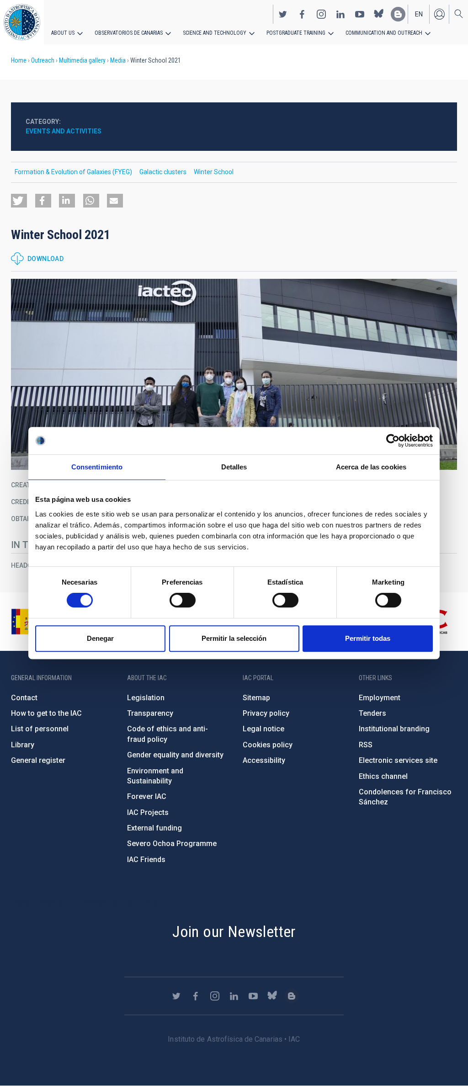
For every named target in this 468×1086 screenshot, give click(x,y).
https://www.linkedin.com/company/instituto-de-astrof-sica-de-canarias (340, 14)
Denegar (100, 638)
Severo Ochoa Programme (172, 843)
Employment (379, 697)
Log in (439, 14)
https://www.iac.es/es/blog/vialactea (398, 14)
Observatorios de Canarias (129, 33)
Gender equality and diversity (175, 755)
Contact (24, 697)
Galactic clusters (162, 172)
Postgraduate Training (295, 33)
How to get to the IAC (46, 713)
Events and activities (63, 131)
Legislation (146, 697)
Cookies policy (267, 744)
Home (19, 60)
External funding (154, 828)
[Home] (22, 22)
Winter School (214, 172)
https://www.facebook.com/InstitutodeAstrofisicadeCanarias (302, 14)
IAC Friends (146, 859)
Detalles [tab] (234, 467)
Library (22, 744)
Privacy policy (266, 713)
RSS (365, 744)
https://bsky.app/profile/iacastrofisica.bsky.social (378, 14)
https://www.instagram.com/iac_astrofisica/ (321, 14)
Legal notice (263, 728)
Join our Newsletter (234, 931)
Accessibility (264, 760)
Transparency (150, 713)
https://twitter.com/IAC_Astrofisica (282, 14)
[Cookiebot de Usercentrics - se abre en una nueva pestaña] (393, 440)
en (419, 14)
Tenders (372, 713)
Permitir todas (367, 638)
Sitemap (256, 697)
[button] (19, 201)
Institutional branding (394, 728)
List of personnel (40, 728)
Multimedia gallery (82, 60)
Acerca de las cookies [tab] (371, 467)
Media (118, 60)
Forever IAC (146, 796)
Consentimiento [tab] (96, 467)
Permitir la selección (234, 638)
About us (62, 33)
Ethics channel (383, 776)
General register (38, 760)
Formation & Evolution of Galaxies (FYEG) (73, 172)
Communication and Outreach (384, 33)
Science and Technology (214, 33)
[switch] (183, 600)
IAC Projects (148, 812)
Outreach (42, 60)
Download (45, 258)
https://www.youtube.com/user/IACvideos (359, 14)
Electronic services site (398, 760)
